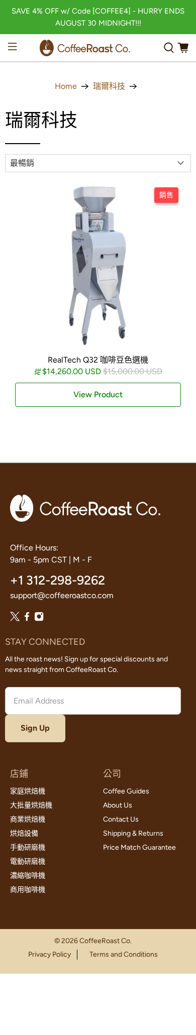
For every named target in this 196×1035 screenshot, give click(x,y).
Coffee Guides (126, 791)
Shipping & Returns (133, 833)
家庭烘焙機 (27, 791)
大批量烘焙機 (31, 805)
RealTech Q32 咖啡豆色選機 (98, 360)
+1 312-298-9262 (57, 580)
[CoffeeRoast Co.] (85, 48)
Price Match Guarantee (139, 847)
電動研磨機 (27, 861)
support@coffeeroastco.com (62, 595)
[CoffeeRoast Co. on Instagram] (39, 619)
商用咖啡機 (27, 889)
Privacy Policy (49, 954)
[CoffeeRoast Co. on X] (15, 619)
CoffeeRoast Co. (105, 941)
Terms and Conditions (123, 954)
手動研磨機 (27, 847)
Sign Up (35, 728)
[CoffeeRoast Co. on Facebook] (27, 619)
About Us (117, 805)
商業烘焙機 (27, 819)
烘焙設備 (24, 833)
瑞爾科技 (109, 86)
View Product (98, 394)
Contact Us (121, 819)
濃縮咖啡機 (27, 875)
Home (66, 86)
